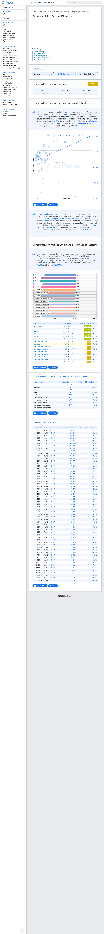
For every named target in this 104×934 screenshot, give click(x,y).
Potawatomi (37, 339)
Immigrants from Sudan (40, 351)
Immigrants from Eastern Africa (43, 346)
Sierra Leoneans (38, 326)
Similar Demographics (40, 56)
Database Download (8, 7)
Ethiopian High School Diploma (80, 11)
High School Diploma (54, 11)
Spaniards (37, 336)
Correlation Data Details (41, 60)
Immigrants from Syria (40, 341)
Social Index (42, 11)
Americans (37, 329)
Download (93, 132)
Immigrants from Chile (40, 357)
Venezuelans (37, 334)
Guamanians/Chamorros (41, 349)
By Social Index (7, 25)
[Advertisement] (48, 33)
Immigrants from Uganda (41, 354)
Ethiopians (66, 11)
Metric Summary (39, 52)
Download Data (41, 205)
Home (34, 11)
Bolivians (36, 331)
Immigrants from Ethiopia (41, 359)
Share (54, 205)
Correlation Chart (39, 54)
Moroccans (37, 362)
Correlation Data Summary (42, 58)
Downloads (50, 2)
